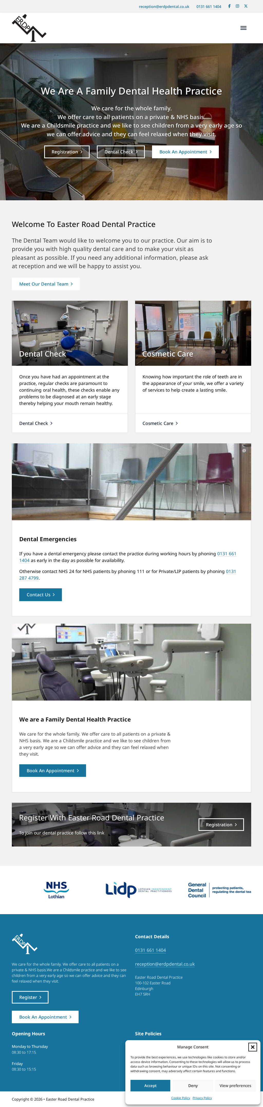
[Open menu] (243, 28)
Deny (193, 1085)
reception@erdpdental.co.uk (164, 6)
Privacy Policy (202, 1098)
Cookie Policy (180, 1098)
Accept (150, 1085)
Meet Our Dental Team (43, 284)
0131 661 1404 (208, 6)
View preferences (235, 1085)
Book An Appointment (183, 152)
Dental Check (119, 152)
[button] (252, 1047)
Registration (65, 152)
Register (28, 997)
